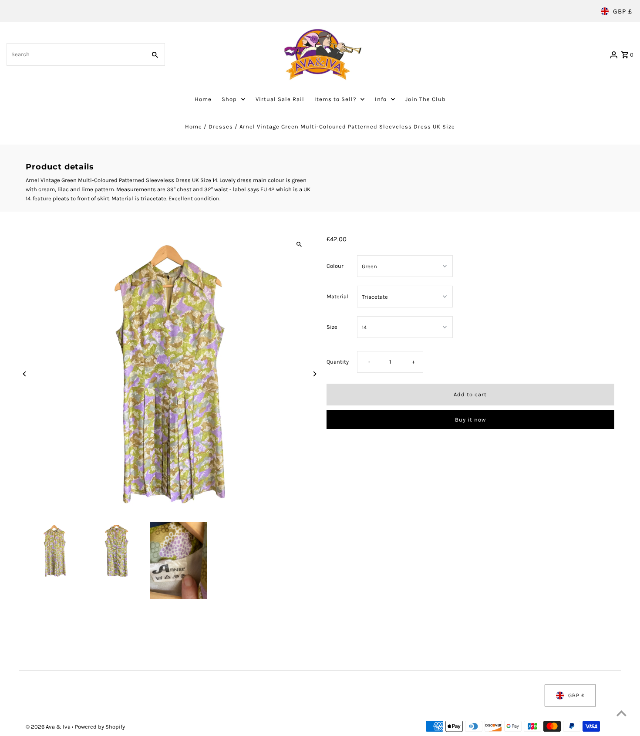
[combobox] (75, 54)
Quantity (338, 361)
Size (332, 327)
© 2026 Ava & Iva (49, 727)
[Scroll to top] (621, 713)
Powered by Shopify (100, 727)
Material (337, 296)
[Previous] (24, 374)
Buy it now (470, 419)
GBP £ (622, 11)
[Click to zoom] (299, 244)
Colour (335, 266)
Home (193, 126)
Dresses (221, 126)
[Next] (314, 374)
